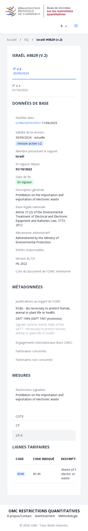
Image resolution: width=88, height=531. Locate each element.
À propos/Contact (19, 516)
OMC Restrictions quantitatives (44, 510)
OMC (34, 525)
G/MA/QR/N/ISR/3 (28, 123)
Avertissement (45, 516)
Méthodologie (68, 516)
